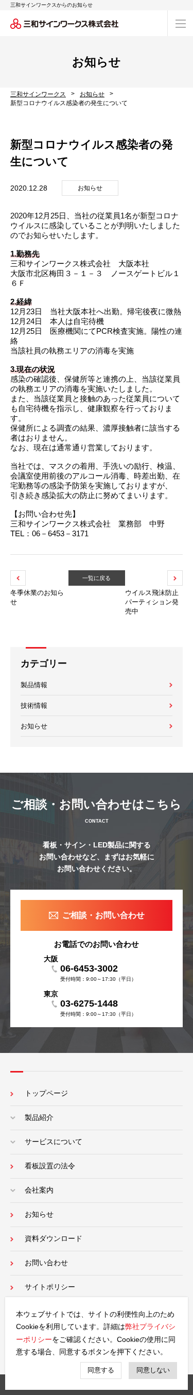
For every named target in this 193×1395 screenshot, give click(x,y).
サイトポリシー (50, 1287)
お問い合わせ (46, 1262)
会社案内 (39, 1190)
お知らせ (34, 726)
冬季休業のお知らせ (37, 597)
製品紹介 (39, 1117)
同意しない (153, 1370)
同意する (100, 1370)
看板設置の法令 (50, 1166)
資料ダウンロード (53, 1238)
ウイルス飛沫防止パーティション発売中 (152, 602)
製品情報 (34, 685)
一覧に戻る (96, 578)
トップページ (46, 1093)
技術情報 (34, 705)
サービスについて (53, 1141)
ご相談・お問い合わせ (103, 915)
